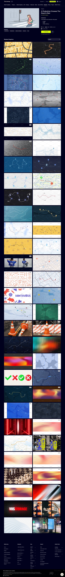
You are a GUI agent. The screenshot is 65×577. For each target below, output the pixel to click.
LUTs (24, 4)
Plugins (52, 4)
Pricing (5, 556)
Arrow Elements (7, 285)
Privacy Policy (28, 573)
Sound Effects (40, 4)
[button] (22, 575)
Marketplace (6, 548)
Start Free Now (52, 1)
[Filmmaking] (34, 560)
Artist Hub (42, 550)
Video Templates (7, 4)
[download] (30, 56)
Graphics (45, 4)
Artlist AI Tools (57, 4)
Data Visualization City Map (9, 220)
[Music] (32, 568)
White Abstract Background (9, 531)
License (41, 559)
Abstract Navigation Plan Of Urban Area (40, 367)
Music (36, 4)
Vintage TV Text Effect (8, 515)
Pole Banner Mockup (37, 449)
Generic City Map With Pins (38, 269)
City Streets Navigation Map (9, 56)
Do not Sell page (10, 574)
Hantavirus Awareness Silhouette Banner (12, 302)
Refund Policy (42, 556)
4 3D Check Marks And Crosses (10, 384)
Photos (49, 4)
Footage (27, 4)
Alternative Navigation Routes (39, 203)
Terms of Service (43, 554)
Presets (13, 4)
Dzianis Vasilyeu (45, 15)
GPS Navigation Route (8, 187)
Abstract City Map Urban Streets (39, 138)
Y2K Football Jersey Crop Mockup (10, 269)
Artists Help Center (43, 548)
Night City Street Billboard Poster (39, 531)
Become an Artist (43, 552)
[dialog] (32, 573)
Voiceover (32, 4)
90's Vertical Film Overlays (38, 515)
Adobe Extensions (7, 552)
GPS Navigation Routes (9, 203)
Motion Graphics (20, 4)
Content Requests (7, 554)
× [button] (63, 570)
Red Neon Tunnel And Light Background (11, 433)
